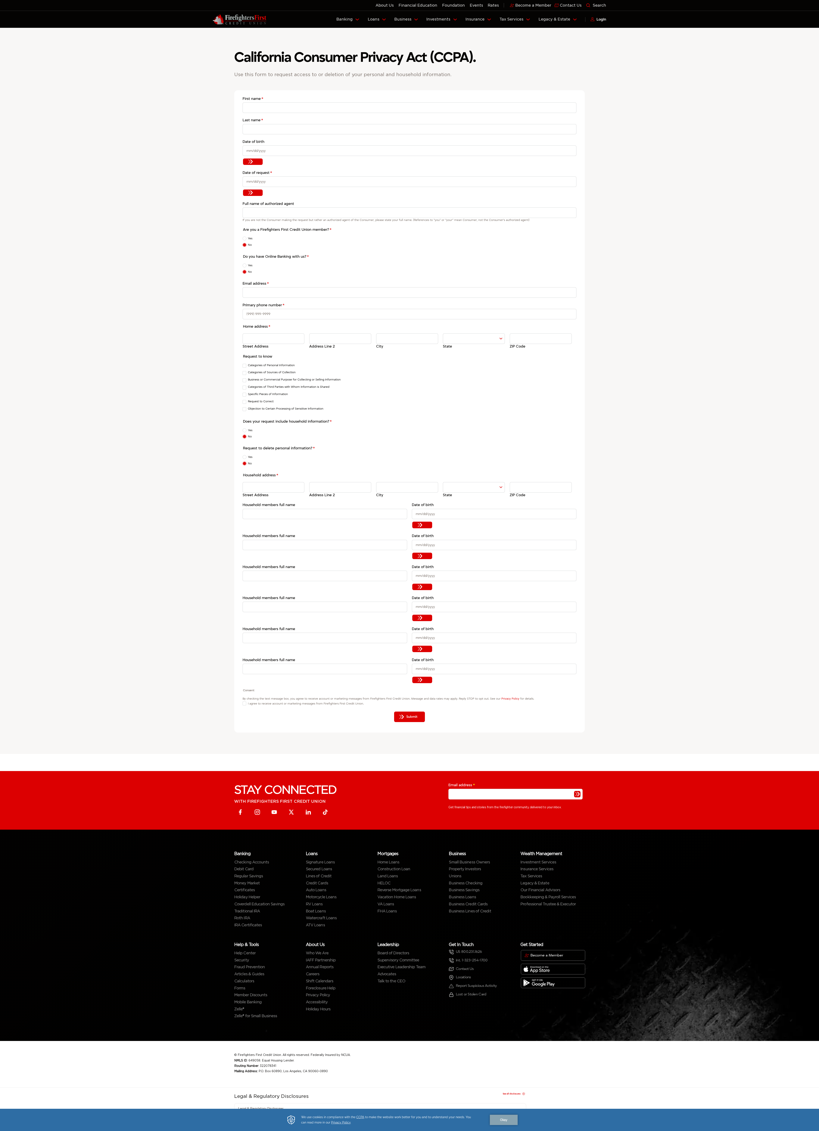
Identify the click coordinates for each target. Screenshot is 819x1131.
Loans (373, 19)
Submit (411, 717)
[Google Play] (553, 982)
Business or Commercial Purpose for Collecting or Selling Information (294, 379)
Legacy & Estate (554, 19)
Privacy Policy (510, 698)
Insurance (475, 19)
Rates (493, 5)
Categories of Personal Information (271, 365)
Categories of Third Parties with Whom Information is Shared (288, 387)
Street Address (255, 346)
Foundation (453, 5)
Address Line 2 (322, 346)
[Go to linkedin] (308, 812)
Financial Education (418, 5)
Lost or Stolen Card (471, 994)
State (447, 346)
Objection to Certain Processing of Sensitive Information (285, 408)
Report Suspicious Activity (476, 985)
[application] (409, 1120)
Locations (463, 977)
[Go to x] (291, 812)
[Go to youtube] (274, 812)
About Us (385, 5)
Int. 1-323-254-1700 (472, 960)
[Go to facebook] (240, 812)
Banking (344, 19)
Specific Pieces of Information (268, 394)
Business (402, 19)
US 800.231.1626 (469, 951)
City (379, 346)
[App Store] (553, 969)
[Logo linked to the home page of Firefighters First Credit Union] (239, 19)
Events (476, 5)
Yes (250, 238)
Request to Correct (261, 401)
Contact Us (465, 969)
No (250, 245)
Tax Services (511, 19)
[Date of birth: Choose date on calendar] (253, 161)
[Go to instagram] (257, 812)
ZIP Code (517, 346)
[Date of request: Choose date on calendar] (253, 192)
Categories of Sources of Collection (272, 372)
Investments (438, 19)
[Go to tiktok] (325, 812)
